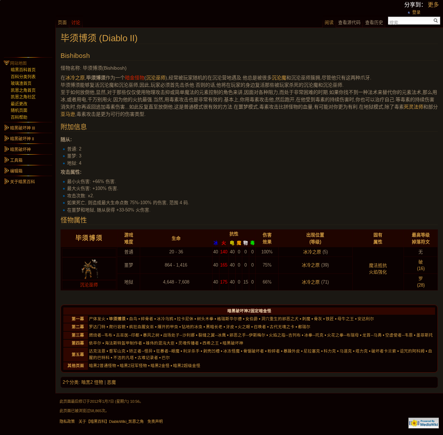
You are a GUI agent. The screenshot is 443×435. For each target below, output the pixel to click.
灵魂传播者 (188, 343)
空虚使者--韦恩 (399, 335)
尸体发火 (97, 319)
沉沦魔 (279, 77)
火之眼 (244, 327)
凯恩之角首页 (23, 90)
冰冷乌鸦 (165, 319)
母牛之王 (345, 319)
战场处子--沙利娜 (179, 335)
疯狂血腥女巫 (141, 327)
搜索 (393, 22)
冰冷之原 (75, 77)
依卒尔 (95, 343)
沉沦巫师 (155, 77)
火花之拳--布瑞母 (343, 335)
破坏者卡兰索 (383, 351)
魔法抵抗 (378, 265)
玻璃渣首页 (21, 83)
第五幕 (78, 355)
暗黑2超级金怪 (186, 366)
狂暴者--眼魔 (168, 351)
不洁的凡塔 (123, 358)
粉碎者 (274, 351)
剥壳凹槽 (211, 351)
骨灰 (318, 319)
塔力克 (361, 351)
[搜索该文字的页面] (436, 20)
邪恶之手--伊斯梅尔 (247, 335)
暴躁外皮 (291, 351)
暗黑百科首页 (23, 70)
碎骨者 (147, 319)
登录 (416, 12)
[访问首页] (27, 27)
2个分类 (71, 382)
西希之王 (210, 343)
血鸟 (133, 319)
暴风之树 (151, 335)
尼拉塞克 (312, 351)
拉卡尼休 (185, 319)
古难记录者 (147, 358)
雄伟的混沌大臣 (160, 343)
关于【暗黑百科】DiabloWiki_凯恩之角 (111, 421)
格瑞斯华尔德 (229, 319)
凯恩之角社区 (23, 97)
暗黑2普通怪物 (102, 366)
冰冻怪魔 (231, 351)
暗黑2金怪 (160, 366)
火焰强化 (378, 272)
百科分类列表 (23, 77)
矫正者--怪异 (141, 351)
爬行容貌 (117, 327)
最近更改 (19, 104)
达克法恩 (97, 351)
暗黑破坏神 (233, 343)
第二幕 (78, 327)
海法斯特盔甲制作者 (123, 343)
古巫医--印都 (127, 335)
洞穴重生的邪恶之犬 (280, 319)
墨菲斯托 (424, 335)
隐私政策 (67, 421)
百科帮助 (19, 117)
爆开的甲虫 (167, 327)
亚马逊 (68, 114)
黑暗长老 (214, 327)
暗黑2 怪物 (92, 382)
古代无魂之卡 (282, 327)
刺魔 (306, 319)
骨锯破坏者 (253, 351)
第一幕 (78, 319)
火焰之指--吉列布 (285, 335)
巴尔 (166, 358)
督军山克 (117, 351)
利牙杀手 (191, 351)
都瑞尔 (304, 327)
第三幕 (78, 335)
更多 (433, 5)
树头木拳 (205, 319)
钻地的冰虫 (192, 327)
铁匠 (330, 319)
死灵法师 (413, 107)
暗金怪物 (134, 77)
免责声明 (155, 421)
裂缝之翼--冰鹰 (212, 335)
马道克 (346, 351)
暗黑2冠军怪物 (133, 366)
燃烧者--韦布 (100, 335)
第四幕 (78, 343)
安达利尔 (366, 319)
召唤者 (260, 327)
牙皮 (230, 327)
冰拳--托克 (314, 335)
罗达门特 (97, 327)
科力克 (330, 351)
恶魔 (111, 382)
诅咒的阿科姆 (412, 351)
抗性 (233, 233)
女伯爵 (251, 319)
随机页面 (19, 110)
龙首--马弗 (372, 335)
